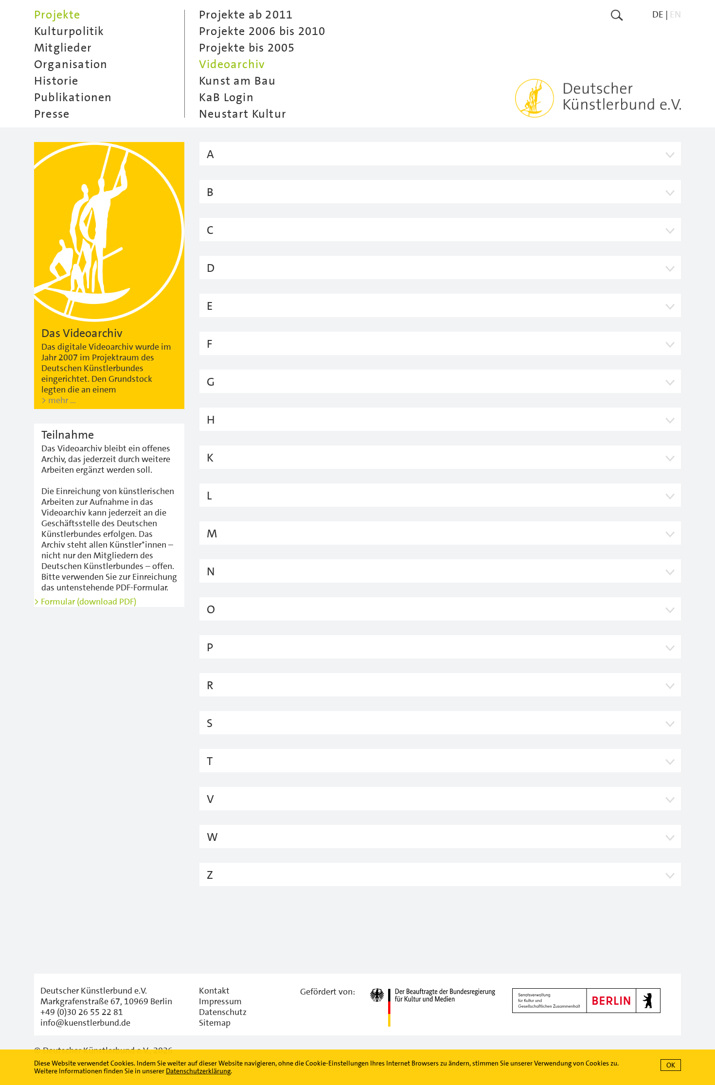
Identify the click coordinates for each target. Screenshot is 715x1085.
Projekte (57, 14)
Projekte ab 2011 (246, 14)
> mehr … (58, 400)
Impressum (220, 1001)
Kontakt (214, 990)
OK (670, 1065)
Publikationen (73, 97)
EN (675, 14)
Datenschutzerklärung (198, 1071)
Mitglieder (63, 47)
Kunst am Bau (237, 81)
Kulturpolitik (69, 31)
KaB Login (226, 97)
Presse (52, 114)
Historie (56, 81)
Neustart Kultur (242, 114)
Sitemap (215, 1023)
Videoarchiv (232, 64)
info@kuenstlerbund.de (85, 1023)
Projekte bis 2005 (247, 47)
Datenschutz (223, 1012)
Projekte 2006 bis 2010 (262, 31)
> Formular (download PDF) (85, 601)
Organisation (70, 64)
